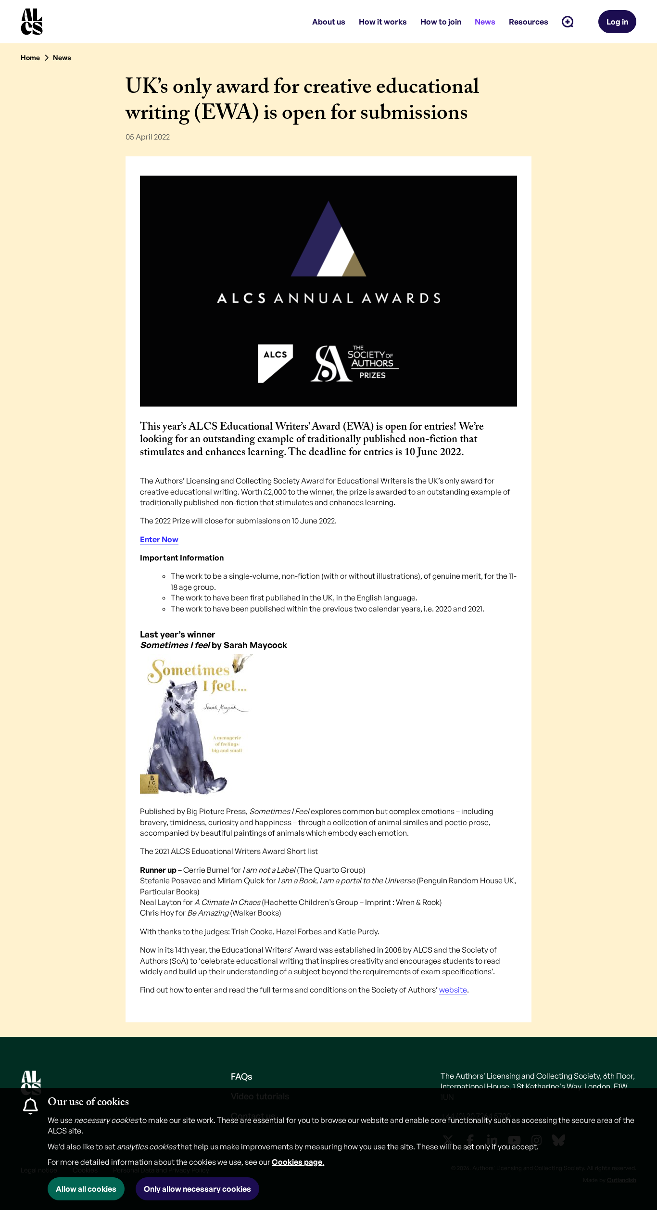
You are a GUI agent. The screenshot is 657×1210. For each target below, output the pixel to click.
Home (30, 57)
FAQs (242, 1076)
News (62, 57)
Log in (617, 21)
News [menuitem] (485, 21)
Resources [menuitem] (528, 21)
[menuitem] (567, 21)
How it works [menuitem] (383, 21)
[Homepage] (32, 21)
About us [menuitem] (328, 21)
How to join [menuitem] (440, 21)
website (453, 989)
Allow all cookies (86, 1189)
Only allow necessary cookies (197, 1189)
